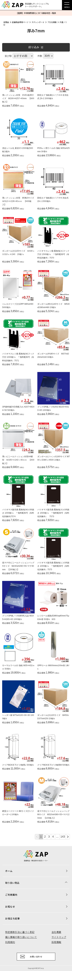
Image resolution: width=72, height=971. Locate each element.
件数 (40, 56)
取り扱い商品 (12, 882)
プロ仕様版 (52, 22)
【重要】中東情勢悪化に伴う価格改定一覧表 (36, 13)
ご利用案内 (11, 894)
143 (62, 836)
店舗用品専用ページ (20, 22)
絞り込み (33, 47)
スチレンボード (37, 22)
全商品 (6, 22)
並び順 (8, 56)
